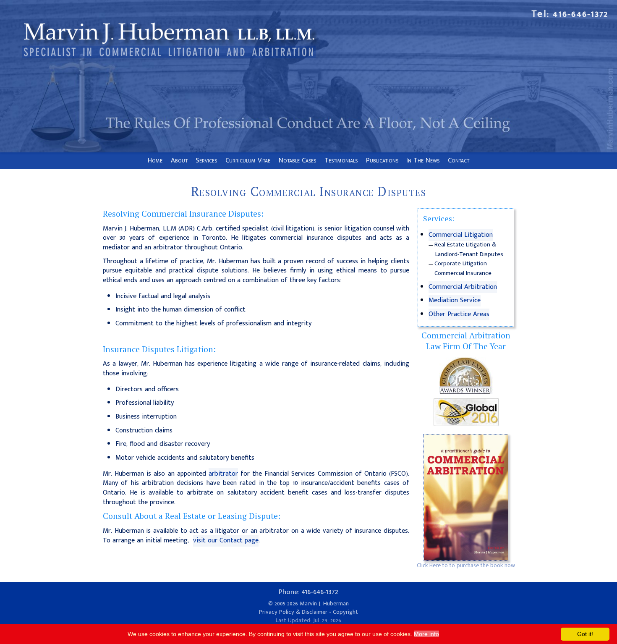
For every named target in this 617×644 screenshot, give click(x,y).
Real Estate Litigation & (465, 245)
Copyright (345, 612)
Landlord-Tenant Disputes (469, 254)
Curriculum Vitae (247, 160)
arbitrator (223, 473)
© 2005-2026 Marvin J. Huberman (308, 604)
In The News (422, 160)
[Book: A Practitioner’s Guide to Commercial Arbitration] (466, 497)
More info (426, 634)
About (179, 160)
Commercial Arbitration (463, 287)
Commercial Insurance (463, 273)
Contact (458, 160)
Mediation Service (455, 300)
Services (206, 160)
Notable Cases (297, 160)
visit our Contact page (226, 540)
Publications (382, 160)
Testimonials (341, 160)
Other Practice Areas (459, 314)
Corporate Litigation (460, 264)
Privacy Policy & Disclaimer (293, 612)
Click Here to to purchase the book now (466, 565)
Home (155, 160)
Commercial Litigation (461, 235)
